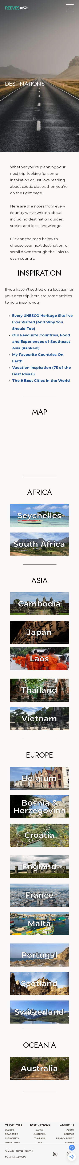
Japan (39, 1130)
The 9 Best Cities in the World (41, 380)
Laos (40, 1142)
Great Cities (12, 1142)
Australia (39, 1134)
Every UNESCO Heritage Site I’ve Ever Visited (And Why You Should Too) (42, 322)
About (70, 1130)
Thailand (39, 1138)
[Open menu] (70, 7)
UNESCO (9, 1130)
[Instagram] (55, 1154)
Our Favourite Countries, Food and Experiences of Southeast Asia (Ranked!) (41, 341)
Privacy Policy (65, 1138)
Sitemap (69, 1142)
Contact (69, 1134)
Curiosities (12, 1138)
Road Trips (11, 1134)
